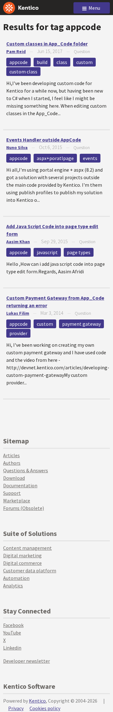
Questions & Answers (25, 470)
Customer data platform (29, 570)
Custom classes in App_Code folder (47, 43)
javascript (47, 252)
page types (78, 252)
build (42, 62)
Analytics (13, 585)
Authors (11, 463)
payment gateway (81, 324)
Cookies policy (45, 708)
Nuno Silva (17, 147)
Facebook (13, 625)
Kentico (37, 701)
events (90, 158)
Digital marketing (22, 555)
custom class (23, 71)
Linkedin (12, 648)
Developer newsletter (26, 661)
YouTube (12, 632)
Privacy (16, 708)
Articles (11, 455)
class (61, 62)
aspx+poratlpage (55, 158)
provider (18, 333)
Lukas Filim (17, 313)
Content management (27, 548)
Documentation (20, 485)
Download (14, 478)
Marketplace (16, 500)
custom (84, 62)
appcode (18, 62)
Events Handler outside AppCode (43, 140)
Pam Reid (16, 51)
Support (12, 493)
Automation (16, 578)
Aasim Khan (18, 241)
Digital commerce (22, 563)
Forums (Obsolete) (23, 508)
